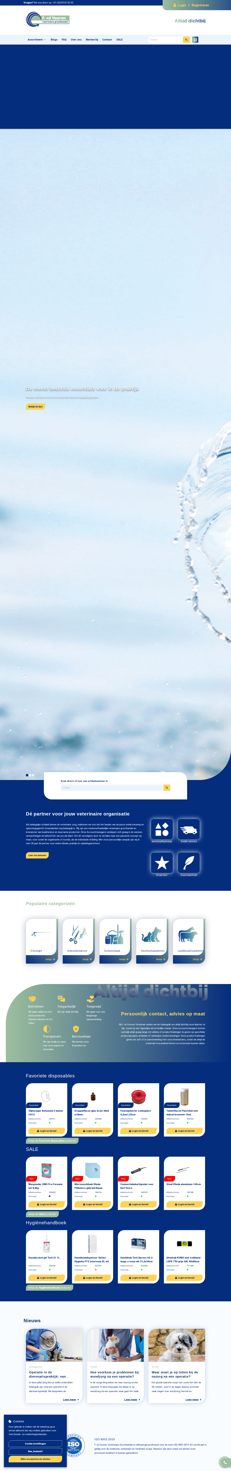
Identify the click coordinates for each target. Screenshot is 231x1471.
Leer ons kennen (37, 855)
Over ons (76, 39)
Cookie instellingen (35, 1443)
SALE (119, 39)
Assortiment (35, 39)
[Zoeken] (186, 40)
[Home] (69, 19)
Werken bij (92, 39)
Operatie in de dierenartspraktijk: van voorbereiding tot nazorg (49, 1376)
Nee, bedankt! (35, 1451)
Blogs (54, 39)
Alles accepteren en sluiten (35, 1459)
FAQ (64, 39)
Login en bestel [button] (47, 1131)
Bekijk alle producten (52, 1140)
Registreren (200, 5)
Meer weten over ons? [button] (40, 420)
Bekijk (49, 959)
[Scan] (195, 40)
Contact (107, 39)
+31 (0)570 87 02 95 (63, 2)
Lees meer (69, 1399)
